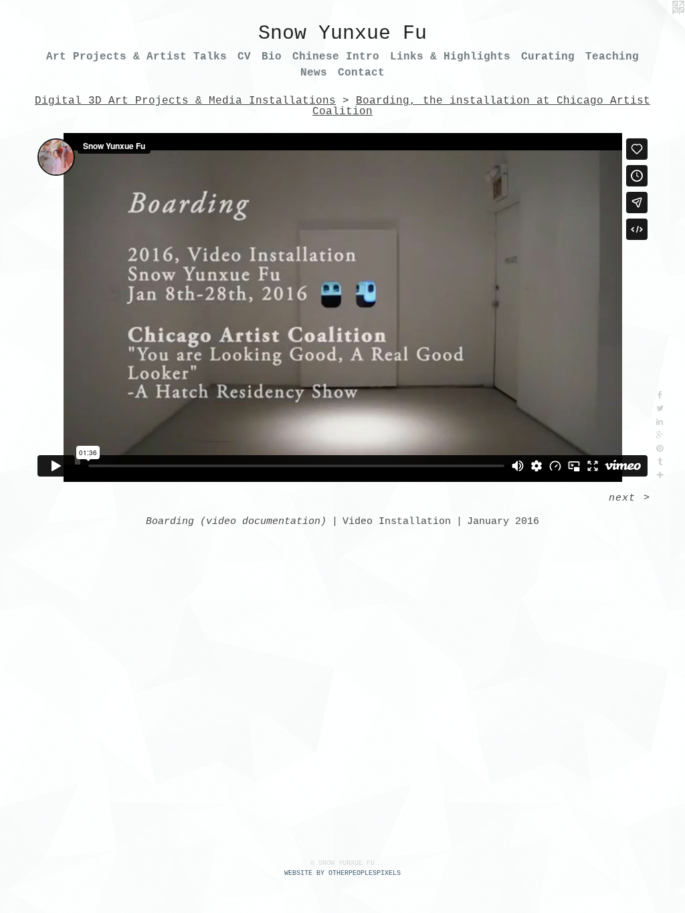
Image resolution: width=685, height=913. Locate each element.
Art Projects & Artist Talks (136, 57)
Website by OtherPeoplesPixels (342, 873)
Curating (548, 57)
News (313, 73)
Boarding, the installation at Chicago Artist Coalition (481, 106)
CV (244, 57)
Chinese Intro (335, 57)
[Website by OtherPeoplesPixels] (658, 26)
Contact (361, 73)
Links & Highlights (450, 57)
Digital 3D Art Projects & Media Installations (185, 101)
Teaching (612, 57)
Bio (272, 57)
